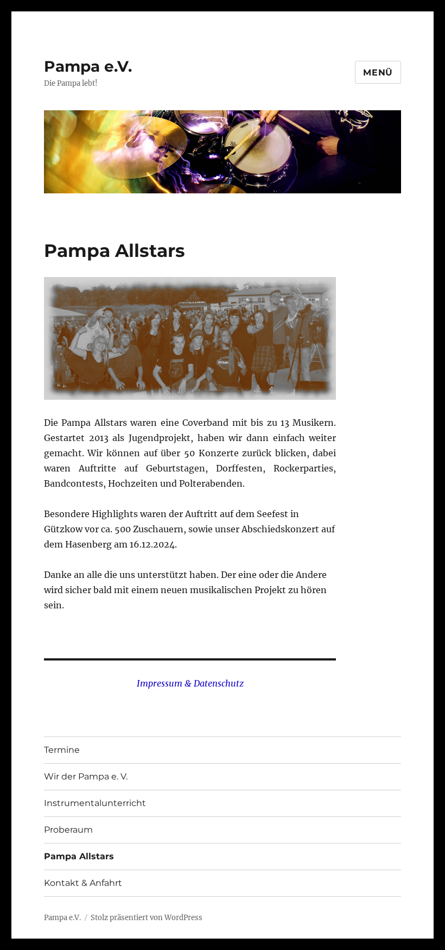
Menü (378, 72)
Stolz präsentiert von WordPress (146, 917)
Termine (62, 750)
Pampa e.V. (88, 66)
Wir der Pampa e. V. (86, 776)
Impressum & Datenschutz (190, 683)
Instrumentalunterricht (95, 803)
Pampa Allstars (79, 856)
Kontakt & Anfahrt (83, 883)
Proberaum (68, 830)
